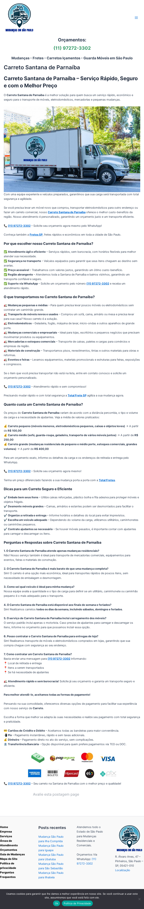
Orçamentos (8, 850)
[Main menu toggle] (136, 18)
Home (4, 827)
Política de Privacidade (77, 903)
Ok (56, 903)
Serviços (6, 836)
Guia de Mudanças (12, 854)
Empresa (6, 831)
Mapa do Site (8, 859)
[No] (139, 899)
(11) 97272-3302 (72, 48)
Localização (122, 870)
